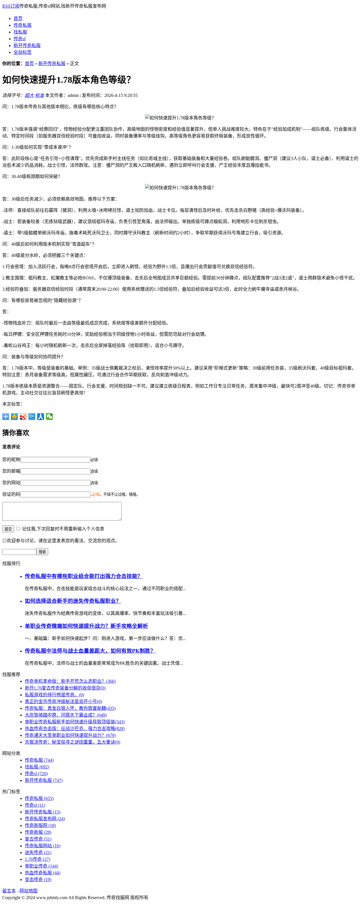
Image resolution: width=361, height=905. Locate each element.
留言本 (9, 890)
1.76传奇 (37, 859)
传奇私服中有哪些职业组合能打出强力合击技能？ (84, 576)
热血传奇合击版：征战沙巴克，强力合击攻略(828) (75, 728)
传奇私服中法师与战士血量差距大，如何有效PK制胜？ (90, 651)
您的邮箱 (11, 471)
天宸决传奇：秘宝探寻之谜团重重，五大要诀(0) (72, 742)
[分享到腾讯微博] (32, 416)
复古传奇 (38, 839)
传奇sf (20, 38)
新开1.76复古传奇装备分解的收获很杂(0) (65, 688)
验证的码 (11, 494)
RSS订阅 (10, 6)
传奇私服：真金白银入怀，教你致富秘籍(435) (70, 708)
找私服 (20, 32)
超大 (29, 95)
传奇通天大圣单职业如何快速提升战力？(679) (70, 735)
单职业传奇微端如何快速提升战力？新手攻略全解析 (86, 626)
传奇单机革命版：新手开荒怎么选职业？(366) (70, 681)
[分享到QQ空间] (14, 416)
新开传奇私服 (27, 45)
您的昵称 (11, 459)
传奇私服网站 (42, 845)
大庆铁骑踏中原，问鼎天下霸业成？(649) (66, 715)
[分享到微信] (49, 416)
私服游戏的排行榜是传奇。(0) (54, 694)
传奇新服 (38, 832)
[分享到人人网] (40, 416)
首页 (18, 18)
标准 (39, 95)
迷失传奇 (38, 852)
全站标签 (23, 52)
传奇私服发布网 (45, 818)
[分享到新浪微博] (23, 416)
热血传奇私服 (42, 872)
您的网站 (11, 482)
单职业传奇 (41, 866)
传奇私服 (23, 25)
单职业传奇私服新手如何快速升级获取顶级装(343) (75, 721)
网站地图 (28, 890)
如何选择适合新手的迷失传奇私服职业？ (73, 601)
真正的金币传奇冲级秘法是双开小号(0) (63, 701)
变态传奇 (38, 879)
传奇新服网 (40, 825)
